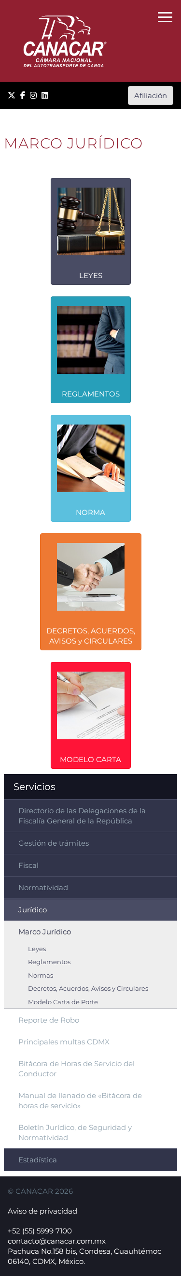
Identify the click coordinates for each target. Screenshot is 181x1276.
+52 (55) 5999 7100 (40, 1230)
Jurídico (32, 909)
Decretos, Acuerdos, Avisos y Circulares (88, 988)
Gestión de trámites (53, 843)
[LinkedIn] (45, 95)
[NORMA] (91, 467)
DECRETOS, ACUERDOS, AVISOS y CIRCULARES (90, 635)
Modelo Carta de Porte (63, 1002)
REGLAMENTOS (91, 393)
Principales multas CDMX (64, 1041)
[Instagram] (33, 95)
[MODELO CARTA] (91, 714)
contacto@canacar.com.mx (57, 1241)
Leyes (37, 949)
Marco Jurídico (44, 931)
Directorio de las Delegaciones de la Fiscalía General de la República (82, 815)
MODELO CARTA (90, 759)
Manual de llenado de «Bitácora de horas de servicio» (80, 1100)
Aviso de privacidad (42, 1211)
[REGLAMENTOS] (91, 349)
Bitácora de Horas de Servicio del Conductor (76, 1068)
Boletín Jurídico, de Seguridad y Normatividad (75, 1132)
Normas (40, 975)
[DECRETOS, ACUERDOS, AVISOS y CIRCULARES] (90, 591)
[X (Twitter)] (11, 95)
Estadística (37, 1159)
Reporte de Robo (48, 1020)
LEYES (90, 275)
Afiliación (150, 95)
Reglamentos (49, 962)
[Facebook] (22, 95)
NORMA (90, 512)
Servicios (35, 786)
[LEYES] (91, 230)
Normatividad (43, 887)
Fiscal (28, 865)
